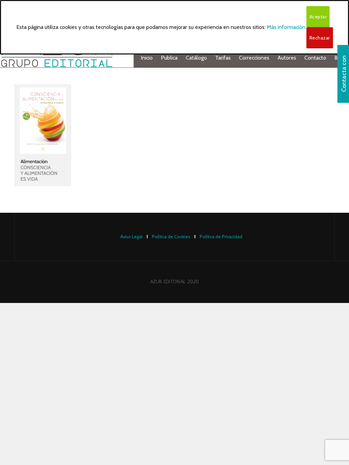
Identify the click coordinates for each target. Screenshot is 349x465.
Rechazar (319, 38)
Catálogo (196, 57)
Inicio (147, 57)
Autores (286, 57)
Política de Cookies (171, 236)
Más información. (286, 27)
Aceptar (318, 17)
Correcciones (254, 57)
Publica (169, 57)
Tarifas (223, 57)
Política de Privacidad (221, 236)
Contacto (315, 57)
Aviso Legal (131, 236)
